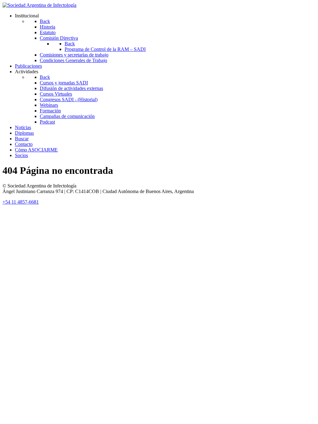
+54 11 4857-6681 (20, 202)
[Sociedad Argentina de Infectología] (39, 5)
